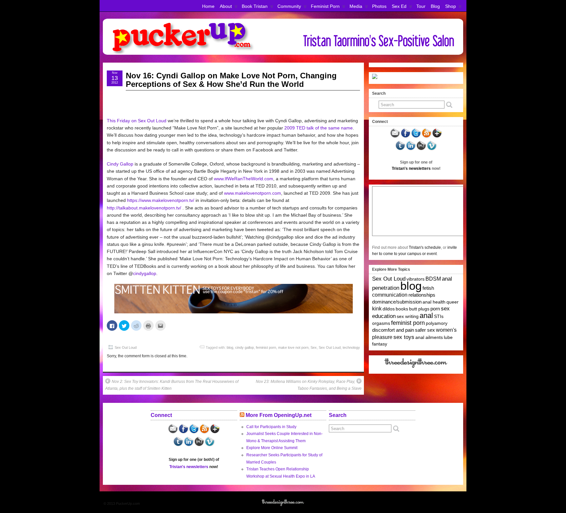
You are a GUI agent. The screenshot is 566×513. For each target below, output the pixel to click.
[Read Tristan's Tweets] (416, 137)
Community (289, 6)
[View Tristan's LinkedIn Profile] (411, 149)
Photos (379, 6)
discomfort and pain (393, 330)
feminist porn (266, 347)
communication (389, 295)
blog (230, 347)
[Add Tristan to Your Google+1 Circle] (437, 137)
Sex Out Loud (126, 347)
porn (435, 308)
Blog (435, 6)
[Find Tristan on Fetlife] (421, 149)
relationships (421, 295)
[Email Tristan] (395, 137)
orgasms (381, 323)
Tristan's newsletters (411, 168)
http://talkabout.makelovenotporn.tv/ (144, 207)
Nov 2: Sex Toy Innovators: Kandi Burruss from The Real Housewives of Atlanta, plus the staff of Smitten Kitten (171, 385)
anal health (434, 302)
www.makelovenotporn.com (252, 193)
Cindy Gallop (120, 164)
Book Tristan (255, 6)
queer (452, 302)
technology (351, 347)
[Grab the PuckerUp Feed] (426, 137)
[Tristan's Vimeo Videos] (431, 149)
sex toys (403, 337)
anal (426, 315)
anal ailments (429, 337)
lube (448, 337)
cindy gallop (244, 347)
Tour (420, 6)
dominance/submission (397, 302)
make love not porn (293, 347)
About (226, 6)
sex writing (408, 316)
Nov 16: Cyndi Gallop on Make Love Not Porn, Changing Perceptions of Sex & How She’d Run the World (231, 80)
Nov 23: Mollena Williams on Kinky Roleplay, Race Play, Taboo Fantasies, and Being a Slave (309, 385)
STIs (438, 316)
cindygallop (144, 273)
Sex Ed (399, 6)
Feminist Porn (325, 6)
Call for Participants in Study (271, 426)
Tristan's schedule (425, 247)
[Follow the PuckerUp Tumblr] (400, 149)
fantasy (379, 343)
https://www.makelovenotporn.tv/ (160, 200)
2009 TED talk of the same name (318, 127)
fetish (428, 288)
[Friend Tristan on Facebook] (405, 137)
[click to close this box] (459, 93)
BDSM (433, 279)
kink (377, 308)
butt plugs (419, 308)
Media (355, 6)
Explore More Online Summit (271, 447)
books (402, 308)
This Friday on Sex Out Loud (136, 120)
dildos (389, 308)
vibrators (415, 279)
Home (208, 6)
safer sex (425, 330)
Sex (314, 347)
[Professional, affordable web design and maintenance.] (416, 367)
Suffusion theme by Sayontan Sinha (434, 503)
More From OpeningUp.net (278, 415)
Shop (450, 6)
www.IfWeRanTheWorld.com (243, 178)
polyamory (436, 323)
